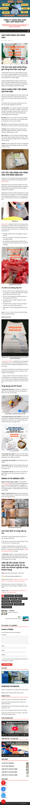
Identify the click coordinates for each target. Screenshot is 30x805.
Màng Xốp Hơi (5, 181)
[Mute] (24, 735)
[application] (15, 728)
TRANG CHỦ (4, 782)
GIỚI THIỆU (4, 785)
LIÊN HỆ (3, 792)
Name (2, 646)
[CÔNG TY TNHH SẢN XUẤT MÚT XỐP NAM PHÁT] (15, 16)
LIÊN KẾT (3, 795)
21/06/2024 (5, 40)
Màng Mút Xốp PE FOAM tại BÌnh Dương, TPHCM (12, 692)
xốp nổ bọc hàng (19, 604)
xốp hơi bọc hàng (16, 601)
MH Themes (23, 803)
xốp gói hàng (6, 601)
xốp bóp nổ (5, 598)
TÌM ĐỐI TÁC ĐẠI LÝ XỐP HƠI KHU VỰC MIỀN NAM (13, 699)
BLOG (2, 790)
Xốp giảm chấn (22, 598)
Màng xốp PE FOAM (7, 361)
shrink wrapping (5, 483)
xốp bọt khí (14, 598)
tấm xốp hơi (18, 595)
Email (2, 650)
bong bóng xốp (9, 595)
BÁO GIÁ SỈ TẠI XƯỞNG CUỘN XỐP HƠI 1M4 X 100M (14, 710)
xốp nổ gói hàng (7, 607)
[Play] (3, 735)
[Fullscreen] (26, 735)
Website (3, 654)
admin (10, 40)
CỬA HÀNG (4, 787)
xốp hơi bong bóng (7, 604)
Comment (3, 634)
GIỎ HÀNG (3, 797)
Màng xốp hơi (4, 224)
